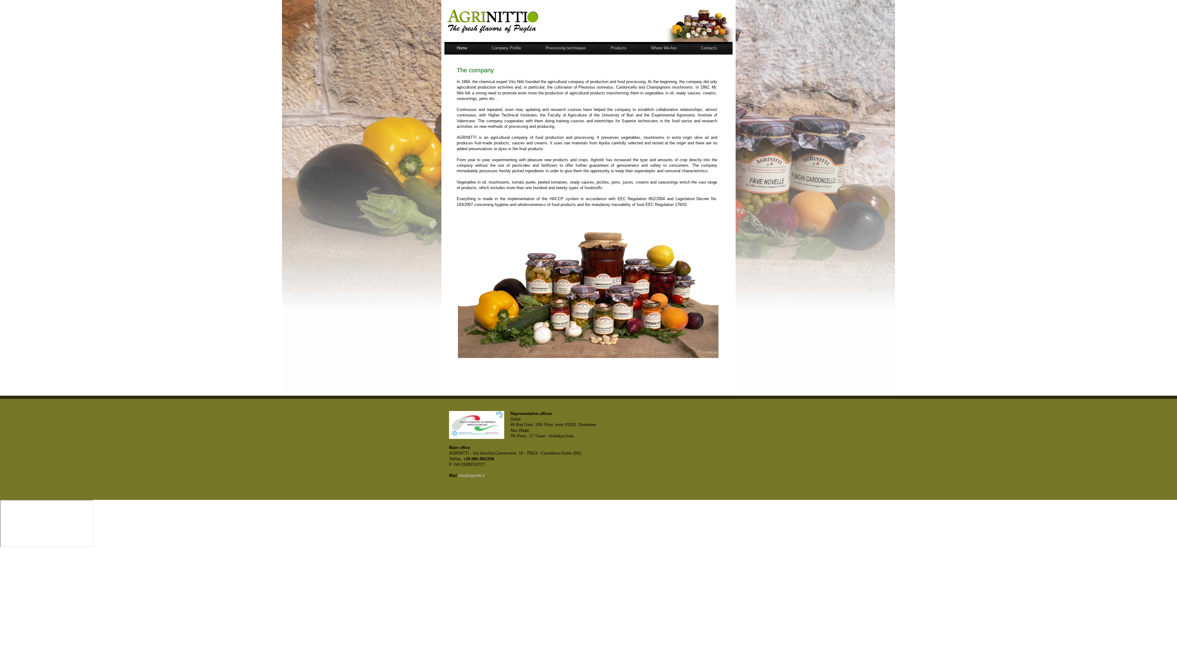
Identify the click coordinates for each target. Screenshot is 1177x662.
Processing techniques (566, 48)
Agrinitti (516, 21)
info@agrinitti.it (471, 475)
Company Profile (506, 48)
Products (619, 48)
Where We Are (663, 48)
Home (462, 48)
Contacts (709, 48)
